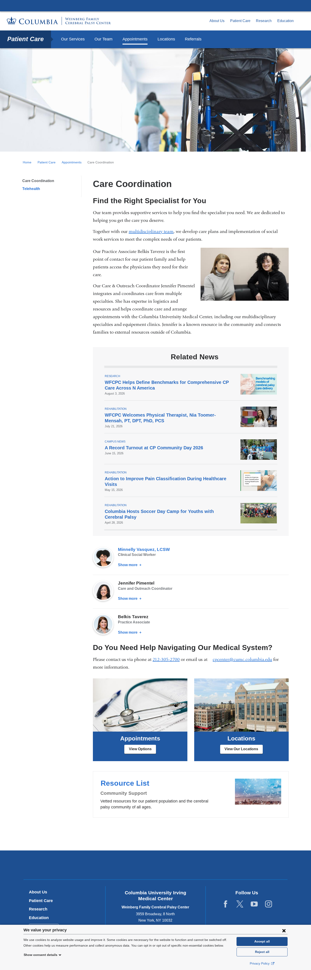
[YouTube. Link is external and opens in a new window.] (254, 904)
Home (27, 162)
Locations (166, 39)
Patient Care (240, 21)
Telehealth (31, 189)
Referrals (193, 39)
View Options (140, 749)
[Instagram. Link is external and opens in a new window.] (268, 904)
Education (285, 21)
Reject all (262, 952)
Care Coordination (38, 181)
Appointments (135, 39)
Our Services (73, 39)
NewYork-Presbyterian (156, 865)
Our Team (103, 39)
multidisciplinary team (151, 231)
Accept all (262, 941)
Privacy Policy (260, 963)
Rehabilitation (116, 408)
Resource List (190, 794)
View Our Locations (241, 749)
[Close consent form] (284, 930)
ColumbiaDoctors (221, 864)
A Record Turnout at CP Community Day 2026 (154, 447)
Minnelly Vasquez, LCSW (144, 549)
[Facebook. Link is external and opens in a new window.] (225, 904)
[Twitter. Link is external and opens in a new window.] (240, 904)
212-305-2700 (166, 659)
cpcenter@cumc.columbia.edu (242, 659)
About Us (216, 21)
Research (264, 21)
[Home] (59, 21)
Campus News (115, 441)
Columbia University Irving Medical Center (155, 5)
